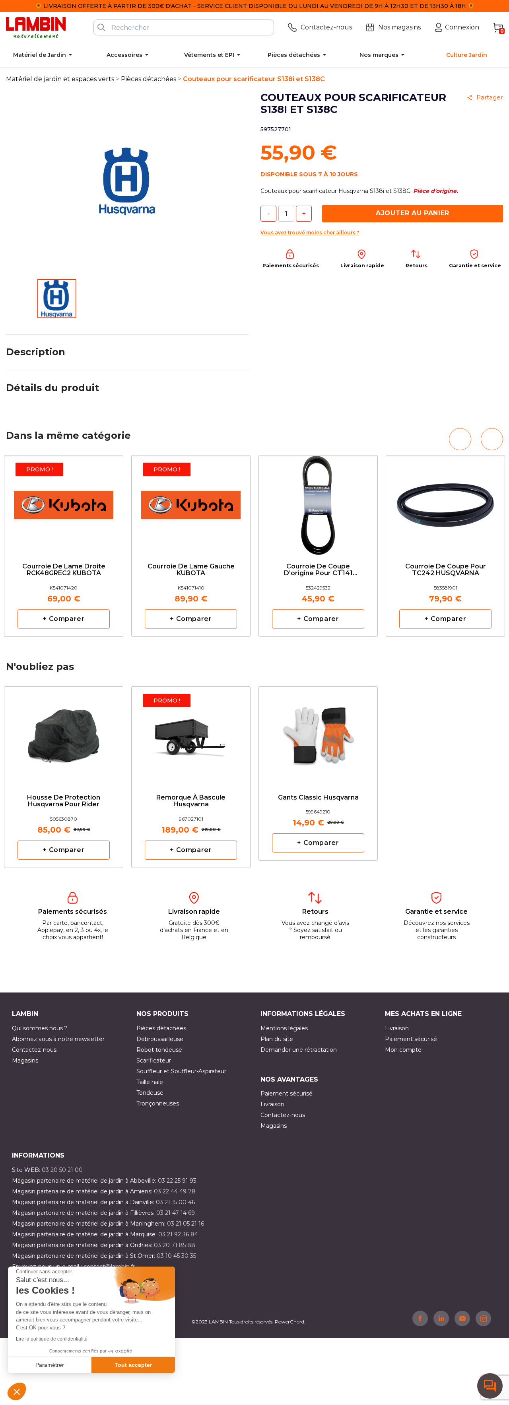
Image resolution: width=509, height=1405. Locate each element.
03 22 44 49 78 (175, 1191)
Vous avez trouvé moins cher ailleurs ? (309, 232)
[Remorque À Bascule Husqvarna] (191, 733)
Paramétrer (49, 1365)
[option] (63, 546)
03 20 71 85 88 (174, 1245)
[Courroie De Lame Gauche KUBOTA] (191, 502)
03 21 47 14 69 (175, 1212)
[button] (16, 1391)
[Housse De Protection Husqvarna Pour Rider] (64, 733)
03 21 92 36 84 (178, 1234)
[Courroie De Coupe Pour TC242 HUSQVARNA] (445, 502)
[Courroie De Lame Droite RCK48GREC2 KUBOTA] (64, 502)
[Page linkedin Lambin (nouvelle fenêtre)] (441, 1318)
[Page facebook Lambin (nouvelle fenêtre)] (420, 1318)
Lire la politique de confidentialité (51, 1339)
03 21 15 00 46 (175, 1202)
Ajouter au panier (412, 213)
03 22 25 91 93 (177, 1180)
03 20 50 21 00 (62, 1169)
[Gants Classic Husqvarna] (318, 730)
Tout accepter (133, 1365)
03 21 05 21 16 (185, 1223)
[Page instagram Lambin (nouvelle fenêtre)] (483, 1318)
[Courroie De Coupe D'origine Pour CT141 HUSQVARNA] (318, 502)
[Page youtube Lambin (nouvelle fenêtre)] (462, 1318)
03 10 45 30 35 (176, 1255)
